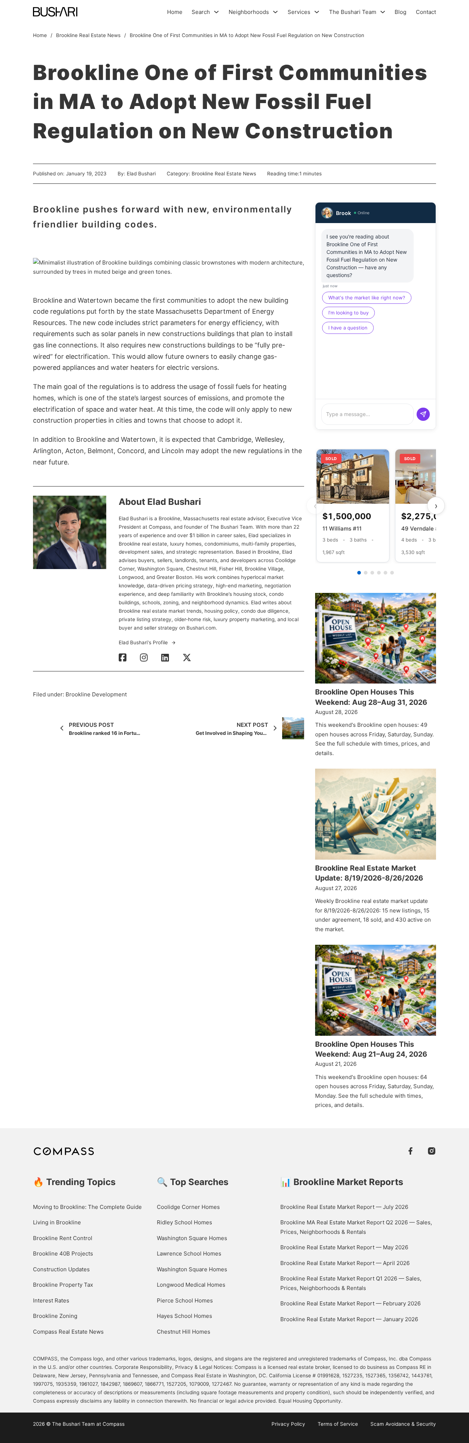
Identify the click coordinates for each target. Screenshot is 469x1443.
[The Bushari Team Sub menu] (382, 12)
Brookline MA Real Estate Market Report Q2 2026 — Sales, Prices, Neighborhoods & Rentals (356, 1227)
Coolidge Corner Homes (188, 1206)
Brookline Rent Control (62, 1238)
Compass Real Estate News (68, 1331)
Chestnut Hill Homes (183, 1331)
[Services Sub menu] (317, 12)
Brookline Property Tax (63, 1284)
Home (174, 11)
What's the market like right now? (366, 297)
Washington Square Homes (192, 1238)
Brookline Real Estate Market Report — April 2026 (345, 1263)
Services (299, 11)
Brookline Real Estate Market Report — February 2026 (350, 1303)
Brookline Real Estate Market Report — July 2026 (344, 1206)
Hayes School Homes (184, 1315)
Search (201, 11)
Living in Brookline (57, 1222)
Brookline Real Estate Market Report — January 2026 (349, 1319)
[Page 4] (379, 573)
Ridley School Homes (184, 1222)
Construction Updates (61, 1269)
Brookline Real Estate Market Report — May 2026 (344, 1247)
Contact (426, 11)
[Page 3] (372, 573)
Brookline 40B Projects (63, 1253)
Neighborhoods (249, 11)
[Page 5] (385, 573)
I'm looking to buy (348, 313)
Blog (400, 11)
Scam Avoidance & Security (403, 1424)
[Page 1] (359, 573)
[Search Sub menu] (216, 12)
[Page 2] (366, 573)
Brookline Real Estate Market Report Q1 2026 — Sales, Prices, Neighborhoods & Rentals (350, 1283)
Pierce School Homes (185, 1300)
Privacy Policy (288, 1424)
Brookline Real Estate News (88, 35)
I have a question (348, 328)
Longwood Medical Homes (191, 1284)
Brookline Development (96, 694)
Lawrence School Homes (189, 1253)
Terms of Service (338, 1424)
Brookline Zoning (55, 1315)
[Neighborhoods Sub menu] (275, 12)
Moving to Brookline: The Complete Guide (87, 1206)
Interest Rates (51, 1300)
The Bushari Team (352, 11)
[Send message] (423, 414)
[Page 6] (392, 573)
